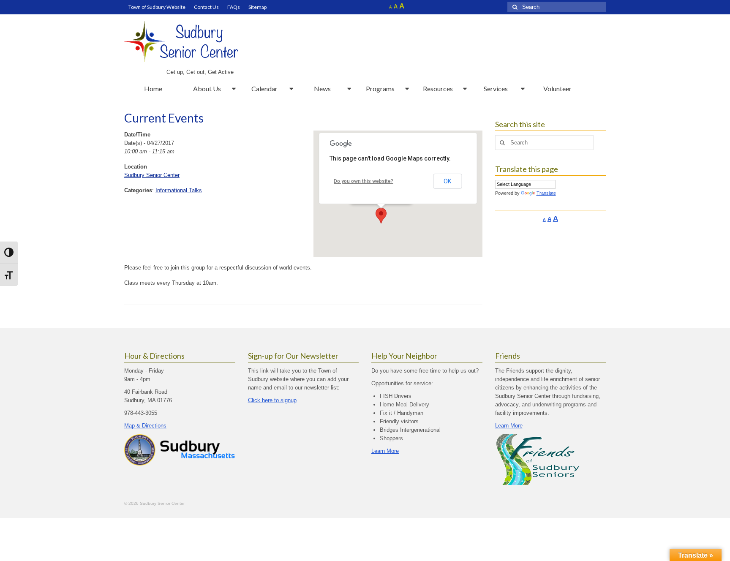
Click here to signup (272, 400)
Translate (546, 193)
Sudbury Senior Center (152, 175)
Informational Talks (178, 190)
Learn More (385, 451)
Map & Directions (145, 425)
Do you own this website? (363, 181)
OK (447, 181)
